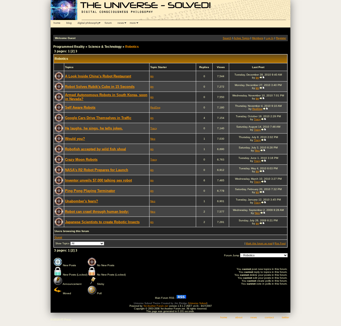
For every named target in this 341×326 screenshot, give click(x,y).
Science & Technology (105, 47)
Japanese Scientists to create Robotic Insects (102, 222)
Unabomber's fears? (81, 201)
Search (227, 38)
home (57, 22)
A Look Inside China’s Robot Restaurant (98, 76)
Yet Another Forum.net (155, 306)
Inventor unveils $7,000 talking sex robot (98, 180)
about (238, 317)
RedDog (155, 107)
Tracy (257, 119)
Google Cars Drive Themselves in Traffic (98, 118)
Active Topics (242, 38)
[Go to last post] (262, 77)
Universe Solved (198, 303)
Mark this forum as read (259, 243)
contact (269, 317)
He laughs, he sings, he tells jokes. (94, 128)
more (133, 22)
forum (108, 22)
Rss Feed (280, 243)
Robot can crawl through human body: (97, 212)
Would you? (75, 139)
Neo (152, 138)
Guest (58, 237)
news (120, 22)
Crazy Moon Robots (81, 160)
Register (281, 38)
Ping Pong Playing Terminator (90, 191)
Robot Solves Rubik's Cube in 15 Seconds (100, 87)
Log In (270, 38)
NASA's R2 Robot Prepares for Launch (96, 170)
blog (69, 22)
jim (151, 76)
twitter (285, 317)
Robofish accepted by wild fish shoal (95, 149)
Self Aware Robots (80, 107)
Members (257, 38)
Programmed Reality (69, 47)
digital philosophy (88, 22)
